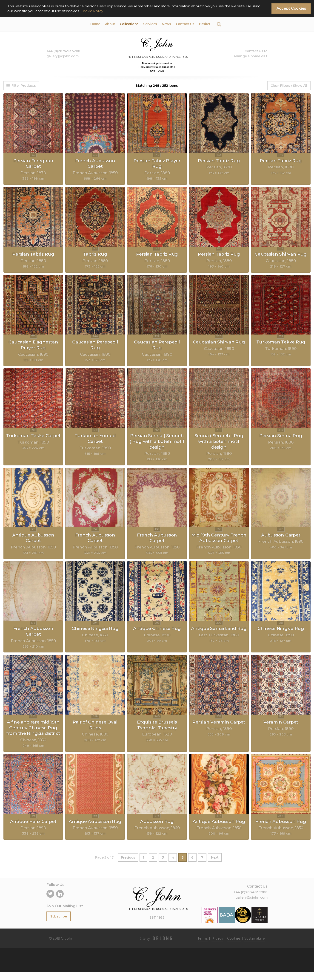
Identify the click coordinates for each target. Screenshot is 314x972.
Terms (202, 938)
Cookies (233, 938)
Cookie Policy (91, 11)
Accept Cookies (291, 8)
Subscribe (58, 916)
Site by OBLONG (157, 938)
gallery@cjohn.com (62, 56)
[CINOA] (243, 914)
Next (215, 857)
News (166, 24)
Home (95, 24)
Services (150, 24)
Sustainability (254, 938)
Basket (204, 24)
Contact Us (185, 24)
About (110, 24)
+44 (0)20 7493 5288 (63, 51)
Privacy (217, 938)
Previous (128, 857)
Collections (129, 24)
